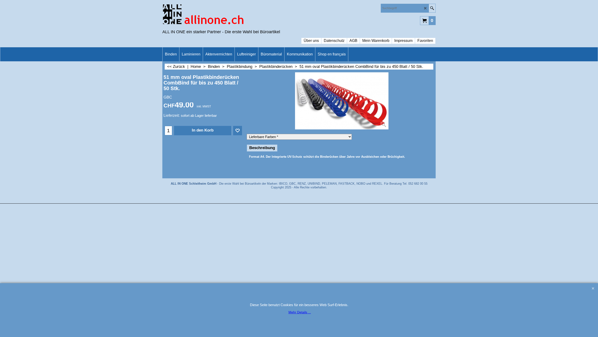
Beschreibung (262, 148)
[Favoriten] (237, 130)
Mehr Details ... (299, 312)
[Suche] (432, 8)
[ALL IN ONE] (203, 15)
